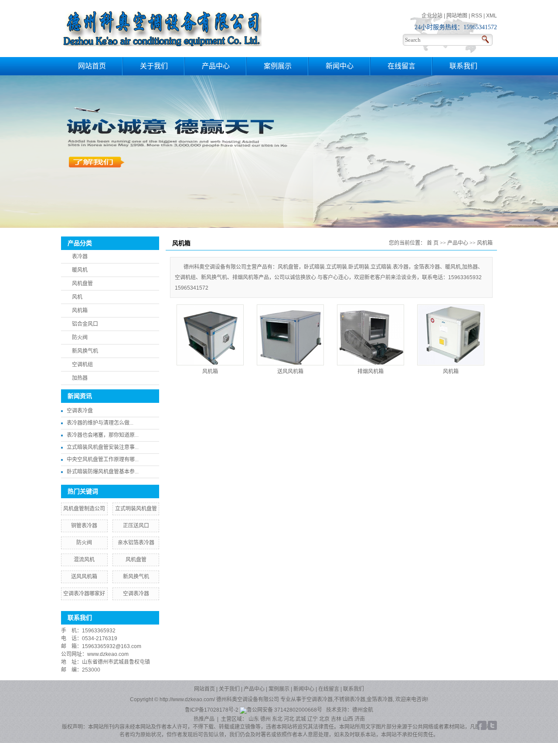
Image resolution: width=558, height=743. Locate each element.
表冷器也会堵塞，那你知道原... (103, 435)
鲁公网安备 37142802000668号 (285, 710)
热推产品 (204, 719)
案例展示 (278, 66)
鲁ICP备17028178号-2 (211, 710)
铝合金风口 (85, 324)
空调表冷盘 (80, 411)
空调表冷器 (136, 594)
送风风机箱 (84, 577)
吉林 (336, 719)
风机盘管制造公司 (84, 509)
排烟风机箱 (370, 371)
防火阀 (80, 337)
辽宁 (312, 719)
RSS (476, 16)
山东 (253, 719)
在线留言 (401, 66)
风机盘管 (82, 283)
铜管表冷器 (84, 526)
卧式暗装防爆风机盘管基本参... (103, 472)
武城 (301, 719)
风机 (77, 297)
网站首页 (92, 66)
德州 (265, 719)
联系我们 (463, 66)
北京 (324, 719)
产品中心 (216, 66)
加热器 (80, 378)
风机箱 (80, 310)
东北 (277, 719)
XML (491, 16)
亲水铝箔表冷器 (136, 543)
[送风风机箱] (290, 334)
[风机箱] (210, 334)
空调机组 (82, 364)
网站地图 (456, 16)
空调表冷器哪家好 (84, 594)
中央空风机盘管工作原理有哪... (103, 459)
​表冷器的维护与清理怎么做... (100, 423)
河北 (289, 719)
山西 (348, 719)
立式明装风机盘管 (136, 509)
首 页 (433, 243)
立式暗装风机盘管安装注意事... (103, 447)
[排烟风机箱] (370, 334)
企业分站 (432, 16)
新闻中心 (340, 66)
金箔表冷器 (380, 699)
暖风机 (80, 270)
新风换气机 (85, 351)
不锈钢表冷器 (349, 699)
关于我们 (154, 66)
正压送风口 (136, 526)
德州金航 (362, 710)
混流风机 (84, 560)
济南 (359, 719)
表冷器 (80, 256)
